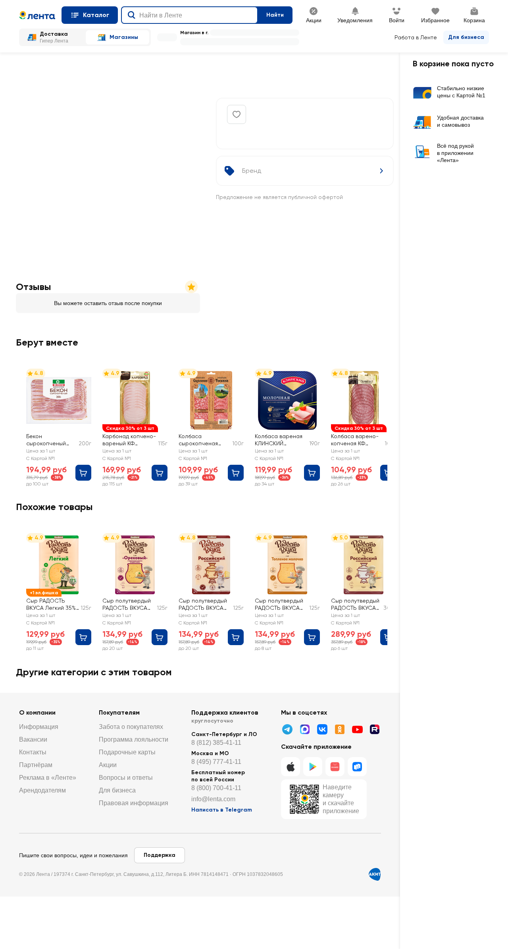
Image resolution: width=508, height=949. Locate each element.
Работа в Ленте (415, 37)
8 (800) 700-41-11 (216, 788)
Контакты (32, 752)
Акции (108, 765)
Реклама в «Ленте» (47, 777)
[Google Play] (312, 766)
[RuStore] (357, 766)
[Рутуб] (374, 729)
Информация (38, 726)
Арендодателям (42, 790)
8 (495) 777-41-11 (216, 761)
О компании (37, 712)
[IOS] (290, 766)
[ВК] (322, 729)
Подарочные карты (127, 752)
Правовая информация (133, 803)
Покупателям (119, 712)
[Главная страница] (37, 15)
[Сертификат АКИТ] (374, 874)
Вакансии (33, 739)
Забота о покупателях (131, 726)
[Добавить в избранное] (236, 114)
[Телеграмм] (287, 729)
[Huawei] (334, 766)
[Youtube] (357, 729)
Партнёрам (35, 765)
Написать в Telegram (221, 809)
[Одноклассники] (339, 729)
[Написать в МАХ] (304, 729)
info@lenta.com (213, 799)
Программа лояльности (133, 739)
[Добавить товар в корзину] (83, 473)
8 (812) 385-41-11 (216, 742)
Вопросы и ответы (126, 777)
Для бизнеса (466, 37)
